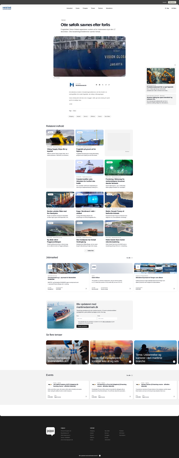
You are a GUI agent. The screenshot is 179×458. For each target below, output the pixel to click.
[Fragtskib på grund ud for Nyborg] (89, 143)
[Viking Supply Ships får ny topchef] (60, 143)
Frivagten (107, 435)
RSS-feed (121, 433)
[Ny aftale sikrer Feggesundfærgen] (60, 233)
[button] (175, 65)
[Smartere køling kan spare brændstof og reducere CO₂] (160, 99)
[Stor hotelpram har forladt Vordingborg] (89, 233)
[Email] (106, 85)
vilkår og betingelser (107, 321)
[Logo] (7, 8)
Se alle (128, 258)
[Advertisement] (119, 141)
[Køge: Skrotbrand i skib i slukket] (89, 205)
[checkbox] (77, 322)
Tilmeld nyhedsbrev (82, 326)
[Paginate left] (47, 277)
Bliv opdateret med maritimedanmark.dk (88, 455)
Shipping (92, 430)
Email (99, 315)
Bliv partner (172, 2)
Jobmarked (107, 439)
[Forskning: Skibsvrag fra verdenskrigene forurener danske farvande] (119, 174)
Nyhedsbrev (122, 435)
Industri (92, 433)
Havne (91, 439)
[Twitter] (103, 85)
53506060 (67, 437)
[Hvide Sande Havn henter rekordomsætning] (119, 233)
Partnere (121, 430)
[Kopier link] (109, 84)
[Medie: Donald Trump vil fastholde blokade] (119, 205)
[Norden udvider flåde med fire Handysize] (60, 205)
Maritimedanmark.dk (81, 85)
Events (106, 437)
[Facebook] (96, 85)
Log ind (164, 2)
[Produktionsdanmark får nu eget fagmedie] (160, 80)
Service (92, 435)
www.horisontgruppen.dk (67, 439)
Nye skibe (107, 430)
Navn (77, 315)
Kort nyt (106, 433)
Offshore (92, 437)
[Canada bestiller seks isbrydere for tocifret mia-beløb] (89, 174)
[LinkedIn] (99, 85)
